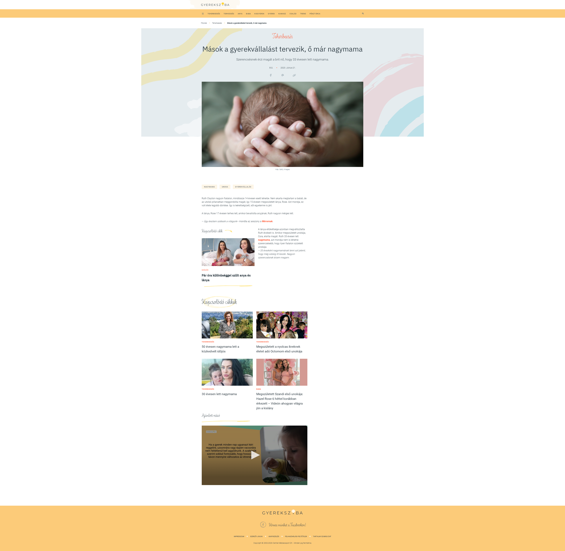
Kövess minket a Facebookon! (287, 525)
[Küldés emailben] (282, 75)
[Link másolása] (294, 75)
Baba (258, 389)
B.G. (271, 68)
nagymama (209, 187)
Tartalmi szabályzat (322, 536)
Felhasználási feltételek (296, 536)
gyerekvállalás (243, 187)
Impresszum (239, 536)
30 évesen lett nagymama (219, 394)
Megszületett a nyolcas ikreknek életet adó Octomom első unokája (279, 349)
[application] (254, 455)
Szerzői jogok (256, 536)
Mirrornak (267, 221)
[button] (254, 455)
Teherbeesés (217, 23)
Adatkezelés (274, 536)
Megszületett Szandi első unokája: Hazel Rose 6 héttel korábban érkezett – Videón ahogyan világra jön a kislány (279, 401)
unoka (225, 187)
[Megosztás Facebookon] (271, 75)
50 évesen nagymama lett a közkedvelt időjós (220, 349)
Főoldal (204, 23)
